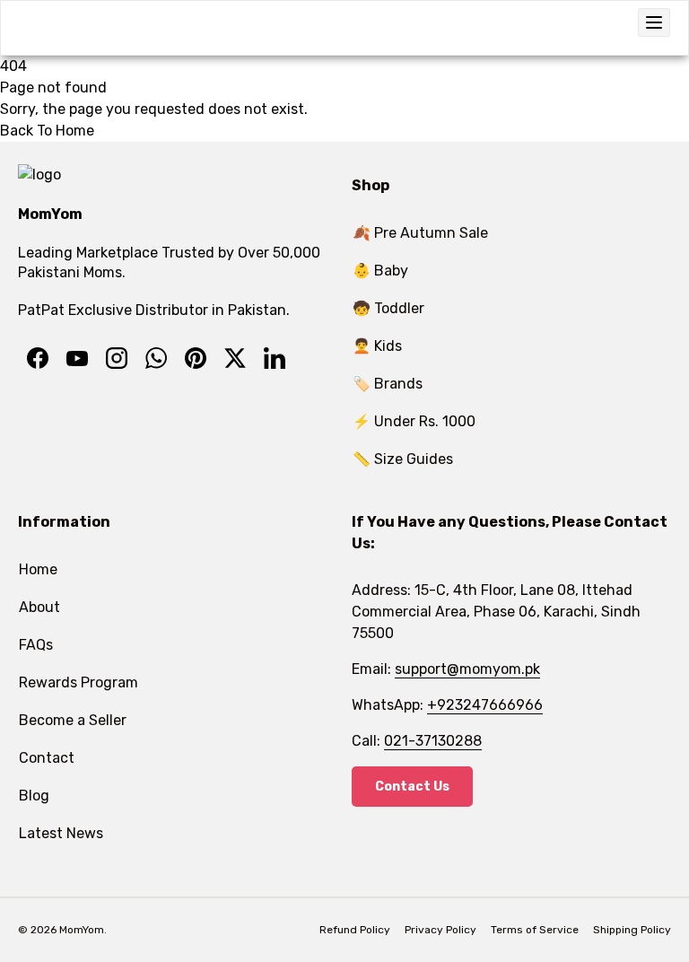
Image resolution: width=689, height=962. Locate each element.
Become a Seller (72, 720)
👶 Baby (380, 270)
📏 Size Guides (403, 459)
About (39, 607)
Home (38, 569)
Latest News (61, 833)
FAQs (36, 644)
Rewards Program (78, 682)
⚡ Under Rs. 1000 (414, 421)
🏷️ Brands (388, 383)
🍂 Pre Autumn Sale (420, 232)
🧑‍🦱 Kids (377, 345)
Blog (34, 795)
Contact (46, 757)
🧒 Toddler (388, 308)
